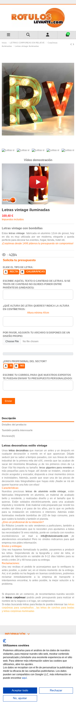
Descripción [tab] (9, 418)
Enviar (8, 401)
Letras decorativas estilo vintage (24, 445)
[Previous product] (71, 44)
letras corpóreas (15, 597)
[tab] (38, 436)
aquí (24, 677)
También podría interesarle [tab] (17, 430)
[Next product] (73, 44)
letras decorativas (19, 450)
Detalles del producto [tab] (14, 424)
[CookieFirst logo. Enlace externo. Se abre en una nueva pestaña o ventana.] (4, 641)
